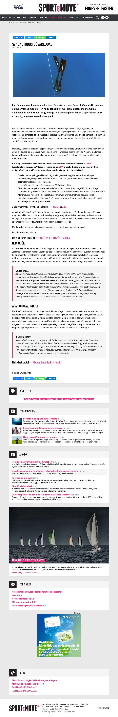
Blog (39, 23)
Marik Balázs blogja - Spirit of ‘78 (28, 684)
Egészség (73, 17)
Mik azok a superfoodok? (24, 602)
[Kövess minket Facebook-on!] (103, 17)
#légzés (52, 399)
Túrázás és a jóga (21, 478)
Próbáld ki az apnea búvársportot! (40, 418)
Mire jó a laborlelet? (22, 486)
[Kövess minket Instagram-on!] (107, 17)
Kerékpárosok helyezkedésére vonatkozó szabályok (37, 592)
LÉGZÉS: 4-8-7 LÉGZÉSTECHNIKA (54, 238)
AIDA (60, 167)
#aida (27, 399)
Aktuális (46, 704)
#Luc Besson (63, 399)
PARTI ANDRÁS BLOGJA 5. (24, 691)
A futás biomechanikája (23, 599)
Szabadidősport (57, 17)
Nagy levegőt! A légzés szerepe (39, 437)
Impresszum (69, 711)
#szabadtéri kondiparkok (82, 399)
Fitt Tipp (31, 23)
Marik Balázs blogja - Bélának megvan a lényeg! (34, 680)
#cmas (43, 399)
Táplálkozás (86, 17)
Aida (64, 207)
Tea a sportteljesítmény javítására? (29, 606)
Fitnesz (32, 17)
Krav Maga (17, 595)
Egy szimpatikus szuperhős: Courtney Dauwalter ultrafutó (41, 494)
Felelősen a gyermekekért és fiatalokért (32, 462)
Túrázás (42, 17)
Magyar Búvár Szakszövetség (47, 362)
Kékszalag (13, 23)
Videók (23, 23)
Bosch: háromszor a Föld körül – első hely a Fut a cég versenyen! (45, 471)
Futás (12, 17)
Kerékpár (21, 17)
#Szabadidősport (29, 572)
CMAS (88, 164)
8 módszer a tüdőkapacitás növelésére (42, 428)
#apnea (35, 399)
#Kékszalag (17, 572)
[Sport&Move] (59, 7)
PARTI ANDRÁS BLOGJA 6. (24, 687)
